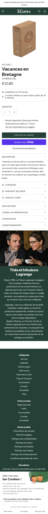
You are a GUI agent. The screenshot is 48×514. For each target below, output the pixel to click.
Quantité (7, 107)
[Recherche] (39, 11)
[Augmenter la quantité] (14, 112)
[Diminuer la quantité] (5, 112)
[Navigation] (3, 11)
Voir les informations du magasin (20, 127)
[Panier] (45, 11)
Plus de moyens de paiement (24, 148)
